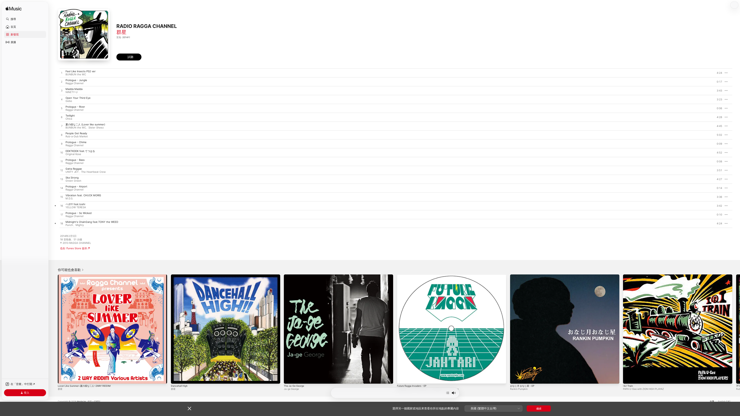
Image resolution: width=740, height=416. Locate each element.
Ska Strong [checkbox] (72, 177)
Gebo (69, 100)
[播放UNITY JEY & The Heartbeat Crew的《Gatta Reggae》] (62, 170)
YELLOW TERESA (76, 207)
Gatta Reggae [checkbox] (74, 168)
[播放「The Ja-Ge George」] (289, 379)
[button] (25, 19)
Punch (69, 224)
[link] (71, 270)
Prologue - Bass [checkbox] (75, 159)
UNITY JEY (72, 171)
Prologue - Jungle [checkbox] (76, 80)
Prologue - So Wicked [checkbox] (79, 213)
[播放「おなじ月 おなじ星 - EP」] (515, 379)
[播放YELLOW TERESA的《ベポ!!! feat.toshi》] (62, 206)
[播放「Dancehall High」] (176, 379)
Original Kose (73, 154)
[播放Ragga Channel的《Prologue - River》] (62, 108)
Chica (69, 118)
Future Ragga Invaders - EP (413, 276)
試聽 (720, 73)
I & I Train (628, 276)
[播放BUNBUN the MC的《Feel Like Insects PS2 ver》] (62, 73)
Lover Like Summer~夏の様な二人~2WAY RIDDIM (86, 276)
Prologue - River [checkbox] (75, 106)
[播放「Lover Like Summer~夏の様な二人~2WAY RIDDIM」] (63, 379)
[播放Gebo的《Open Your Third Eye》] (62, 99)
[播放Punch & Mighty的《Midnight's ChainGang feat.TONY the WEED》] (62, 223)
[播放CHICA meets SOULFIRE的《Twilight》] (62, 117)
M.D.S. (69, 198)
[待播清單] (447, 393)
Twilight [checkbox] (70, 115)
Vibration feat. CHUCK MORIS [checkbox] (83, 195)
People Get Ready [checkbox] (76, 133)
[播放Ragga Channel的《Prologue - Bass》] (62, 161)
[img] (14, 9)
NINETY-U (72, 92)
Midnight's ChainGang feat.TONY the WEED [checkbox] (92, 221)
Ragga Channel (74, 83)
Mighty (80, 224)
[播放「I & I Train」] (628, 379)
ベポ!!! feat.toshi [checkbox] (75, 204)
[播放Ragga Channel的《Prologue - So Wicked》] (62, 214)
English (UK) (724, 401)
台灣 (712, 401)
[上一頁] (54, 329)
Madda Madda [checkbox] (74, 89)
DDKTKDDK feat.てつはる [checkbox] (80, 151)
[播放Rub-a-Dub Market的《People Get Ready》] (62, 135)
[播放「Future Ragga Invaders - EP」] (402, 379)
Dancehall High (180, 276)
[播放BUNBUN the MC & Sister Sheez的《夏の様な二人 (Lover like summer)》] (62, 126)
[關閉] (189, 408)
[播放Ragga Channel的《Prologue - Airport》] (62, 188)
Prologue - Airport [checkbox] (76, 186)
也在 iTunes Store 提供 (73, 248)
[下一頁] (736, 329)
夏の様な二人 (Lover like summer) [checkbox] (85, 124)
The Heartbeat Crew (93, 171)
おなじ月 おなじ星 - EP (523, 276)
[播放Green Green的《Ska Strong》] (62, 179)
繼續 (538, 408)
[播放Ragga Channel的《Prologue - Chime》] (62, 144)
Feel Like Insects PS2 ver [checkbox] (81, 71)
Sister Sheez (96, 127)
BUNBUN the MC (76, 74)
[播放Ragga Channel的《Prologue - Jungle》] (62, 82)
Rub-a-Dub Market (77, 136)
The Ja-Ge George (295, 276)
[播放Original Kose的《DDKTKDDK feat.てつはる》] (62, 152)
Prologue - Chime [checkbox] (76, 142)
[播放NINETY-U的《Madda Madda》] (62, 90)
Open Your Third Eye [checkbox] (78, 97)
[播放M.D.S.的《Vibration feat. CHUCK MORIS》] (62, 197)
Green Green (73, 180)
